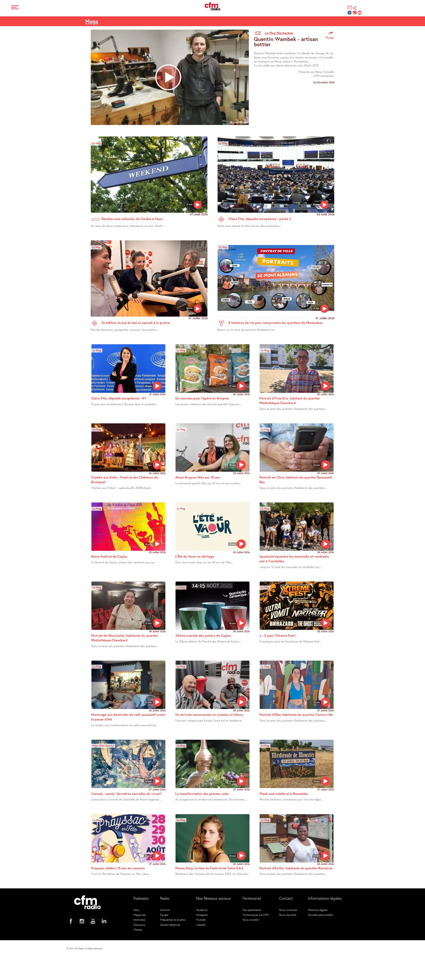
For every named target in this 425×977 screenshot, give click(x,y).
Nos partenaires (252, 910)
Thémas (137, 929)
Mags (91, 21)
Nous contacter (288, 910)
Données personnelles (320, 915)
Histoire (165, 910)
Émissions (139, 924)
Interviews (139, 919)
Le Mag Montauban (279, 33)
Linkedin (201, 924)
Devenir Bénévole (170, 924)
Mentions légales (318, 910)
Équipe (164, 915)
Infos (136, 910)
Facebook (201, 910)
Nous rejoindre (287, 915)
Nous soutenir (251, 919)
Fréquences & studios (172, 919)
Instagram (202, 915)
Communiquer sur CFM (256, 915)
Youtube (201, 919)
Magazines (139, 915)
